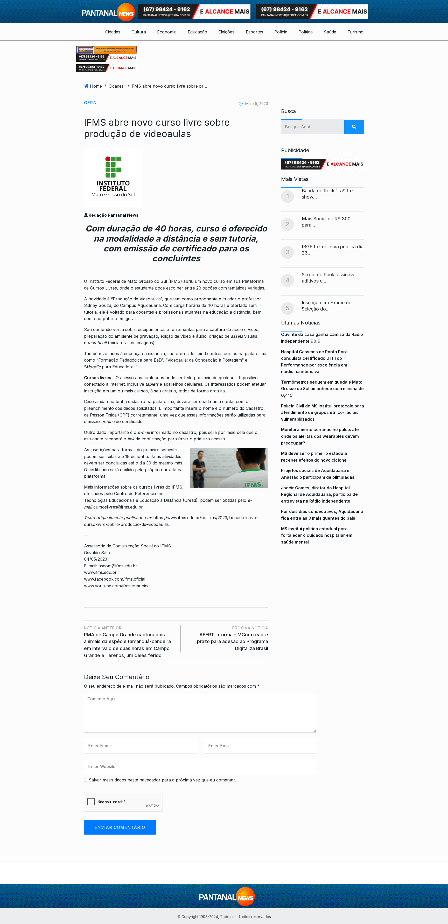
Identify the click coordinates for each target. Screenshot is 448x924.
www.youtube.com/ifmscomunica (117, 585)
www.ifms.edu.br (101, 572)
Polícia (280, 31)
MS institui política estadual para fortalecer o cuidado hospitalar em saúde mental (316, 535)
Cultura (138, 31)
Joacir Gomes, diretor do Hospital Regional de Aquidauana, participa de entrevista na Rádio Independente (319, 494)
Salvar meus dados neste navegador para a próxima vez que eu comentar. (162, 779)
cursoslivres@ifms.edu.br (118, 507)
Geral (91, 102)
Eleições (226, 31)
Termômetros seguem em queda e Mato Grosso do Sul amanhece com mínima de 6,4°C (322, 388)
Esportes (254, 31)
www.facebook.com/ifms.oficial (114, 579)
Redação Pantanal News (113, 215)
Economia (167, 31)
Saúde (330, 31)
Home (96, 86)
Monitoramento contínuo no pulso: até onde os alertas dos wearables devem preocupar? (320, 436)
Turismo (355, 31)
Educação (197, 31)
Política (305, 31)
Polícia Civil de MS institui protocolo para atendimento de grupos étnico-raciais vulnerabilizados (322, 412)
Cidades (112, 31)
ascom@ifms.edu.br (118, 565)
